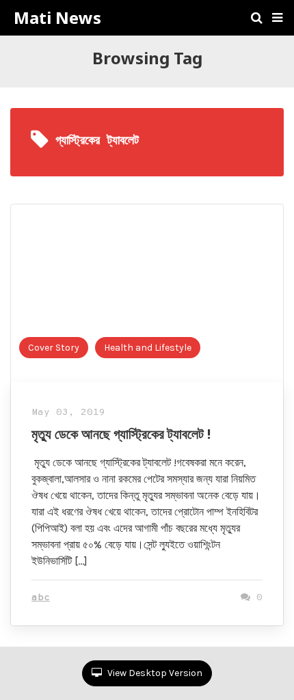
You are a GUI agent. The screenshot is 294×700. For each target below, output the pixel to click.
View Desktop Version (153, 673)
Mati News (57, 18)
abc (40, 598)
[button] (277, 18)
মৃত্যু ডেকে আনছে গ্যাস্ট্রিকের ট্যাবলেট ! (121, 434)
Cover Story (53, 347)
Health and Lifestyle (147, 347)
